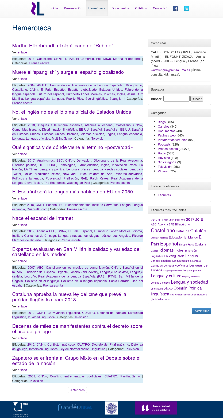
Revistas (164, 157)
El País (46, 89)
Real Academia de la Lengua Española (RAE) (72, 276)
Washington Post (78, 182)
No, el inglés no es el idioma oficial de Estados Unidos (71, 111)
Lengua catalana (161, 260)
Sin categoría (167, 162)
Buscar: (157, 99)
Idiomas (109, 94)
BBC (59, 160)
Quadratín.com (37, 209)
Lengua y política (52, 169)
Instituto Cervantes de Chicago (34, 235)
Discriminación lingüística (59, 129)
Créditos (141, 8)
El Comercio (85, 58)
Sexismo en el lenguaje (42, 280)
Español (59, 89)
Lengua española (37, 98)
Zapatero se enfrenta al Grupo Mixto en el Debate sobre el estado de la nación (76, 360)
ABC (40, 267)
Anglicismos (45, 160)
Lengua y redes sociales (110, 169)
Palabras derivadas (128, 173)
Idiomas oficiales (92, 133)
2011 (160, 219)
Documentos (120, 8)
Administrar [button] (201, 311)
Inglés (121, 94)
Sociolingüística (96, 98)
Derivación (83, 160)
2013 (166, 220)
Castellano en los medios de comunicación (77, 267)
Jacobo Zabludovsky (84, 271)
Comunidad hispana (26, 129)
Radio (162, 153)
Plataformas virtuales (172, 139)
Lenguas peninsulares (172, 270)
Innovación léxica (124, 164)
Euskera (200, 244)
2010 (31, 312)
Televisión (98, 138)
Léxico (28, 173)
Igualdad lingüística (41, 317)
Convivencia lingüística (64, 312)
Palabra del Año (100, 173)
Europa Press (186, 244)
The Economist (54, 182)
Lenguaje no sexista (114, 271)
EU (61, 204)
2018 (31, 58)
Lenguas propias (192, 270)
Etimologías (67, 164)
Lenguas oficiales (38, 138)
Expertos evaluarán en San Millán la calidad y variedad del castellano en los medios (76, 251)
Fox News (103, 58)
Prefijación (70, 178)
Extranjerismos (88, 164)
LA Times (31, 169)
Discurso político (24, 164)
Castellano (44, 58)
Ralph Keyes (99, 178)
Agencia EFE (46, 231)
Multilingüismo (62, 138)
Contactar (160, 8)
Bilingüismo (134, 85)
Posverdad (53, 178)
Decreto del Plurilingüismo (110, 344)
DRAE (69, 58)
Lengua (125, 204)
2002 (30, 231)
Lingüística (157, 288)
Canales (163, 126)
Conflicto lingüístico (61, 344)
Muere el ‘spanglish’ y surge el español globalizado (68, 71)
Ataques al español (99, 125)
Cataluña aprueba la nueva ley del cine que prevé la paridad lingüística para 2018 (69, 296)
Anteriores (77, 390)
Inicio (54, 8)
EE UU (84, 129)
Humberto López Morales (84, 94)
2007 (31, 267)
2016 (183, 219)
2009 (31, 376)
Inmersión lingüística (43, 348)
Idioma (137, 231)
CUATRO (88, 312)
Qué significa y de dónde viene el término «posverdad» (72, 146)
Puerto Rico (74, 98)
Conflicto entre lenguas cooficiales (75, 376)
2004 (31, 85)
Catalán (198, 230)
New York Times (75, 173)
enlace (22, 52)
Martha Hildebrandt (126, 58)
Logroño (30, 276)
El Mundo (191, 237)
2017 (31, 160)
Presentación (73, 8)
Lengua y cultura (166, 275)
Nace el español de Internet (42, 217)
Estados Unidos (110, 89)
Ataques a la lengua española (59, 125)
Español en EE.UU (116, 129)
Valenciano (163, 299)
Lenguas (58, 98)
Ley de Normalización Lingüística (82, 348)
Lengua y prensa (78, 169)
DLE (42, 164)
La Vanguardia (174, 255)
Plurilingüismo (130, 376)
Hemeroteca (96, 8)
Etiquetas (164, 195)
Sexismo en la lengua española (84, 280)
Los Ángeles (121, 235)
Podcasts (164, 144)
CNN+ (58, 58)
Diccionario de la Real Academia (118, 160)
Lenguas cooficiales (176, 265)
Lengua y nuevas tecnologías (78, 235)
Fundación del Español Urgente (46, 271)
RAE (84, 178)
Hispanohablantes (77, 204)
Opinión (180, 288)
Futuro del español (50, 94)
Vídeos (163, 171)
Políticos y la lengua (27, 178)
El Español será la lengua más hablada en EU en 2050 (72, 191)
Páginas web (167, 135)
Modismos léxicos (47, 173)
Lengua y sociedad (189, 282)
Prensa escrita (39, 63)
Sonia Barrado (119, 280)
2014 (171, 219)
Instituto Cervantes (105, 204)
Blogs (162, 121)
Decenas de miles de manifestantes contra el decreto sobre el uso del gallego (77, 328)
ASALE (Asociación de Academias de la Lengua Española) (80, 85)
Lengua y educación (190, 276)
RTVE (112, 276)
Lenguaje (196, 260)
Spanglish (116, 98)
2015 (30, 204)
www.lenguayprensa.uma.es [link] (170, 70)
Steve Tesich (33, 182)
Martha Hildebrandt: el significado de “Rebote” (62, 45)
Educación (176, 237)
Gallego (154, 250)
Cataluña (182, 230)
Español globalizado (82, 89)
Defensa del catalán (111, 312)
